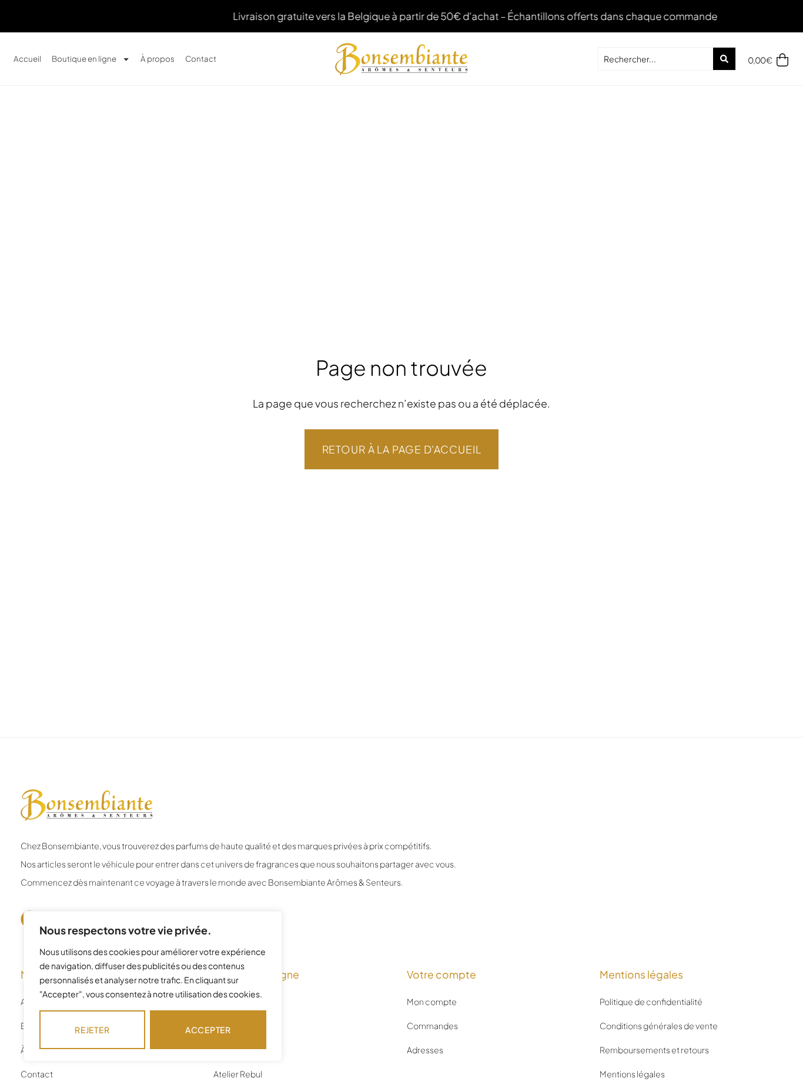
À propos (157, 59)
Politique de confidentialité (651, 1001)
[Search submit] (724, 59)
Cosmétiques (239, 1049)
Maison (227, 1025)
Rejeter (92, 1029)
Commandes (432, 1025)
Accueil (27, 59)
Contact (200, 59)
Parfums (229, 1001)
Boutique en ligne (84, 59)
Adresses (425, 1049)
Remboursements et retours (654, 1049)
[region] (153, 986)
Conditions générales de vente (659, 1025)
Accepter (208, 1029)
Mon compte (432, 1001)
